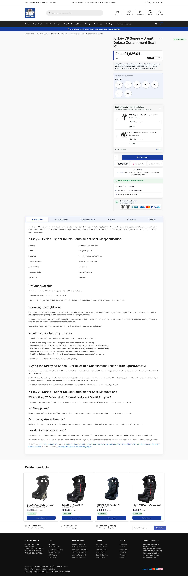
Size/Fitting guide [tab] (88, 219)
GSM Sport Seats (102, 547)
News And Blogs (54, 552)
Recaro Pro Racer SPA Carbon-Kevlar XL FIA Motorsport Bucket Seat (40, 506)
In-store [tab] (112, 219)
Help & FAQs (100, 558)
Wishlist (150, 14)
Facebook (123, 544)
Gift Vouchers (53, 555)
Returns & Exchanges (79, 549)
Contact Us (129, 14)
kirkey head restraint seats (48, 444)
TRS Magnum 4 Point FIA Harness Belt (143, 132)
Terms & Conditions (79, 552)
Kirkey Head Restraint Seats (58, 34)
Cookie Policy (30, 569)
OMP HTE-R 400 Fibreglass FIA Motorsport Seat (108, 506)
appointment (29, 546)
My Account (117, 14)
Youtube (123, 555)
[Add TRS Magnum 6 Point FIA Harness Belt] (117, 119)
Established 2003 (157, 2)
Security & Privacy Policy (45, 569)
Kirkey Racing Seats (42, 34)
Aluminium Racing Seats (149, 172)
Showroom (140, 14)
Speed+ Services (102, 555)
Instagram (123, 549)
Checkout (160, 14)
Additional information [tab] (61, 219)
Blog (149, 2)
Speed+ (111, 29)
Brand (32, 34)
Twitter (122, 547)
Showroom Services (56, 549)
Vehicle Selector (54, 547)
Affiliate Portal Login (79, 555)
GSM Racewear (101, 544)
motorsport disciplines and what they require (75, 447)
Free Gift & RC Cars (79, 558)
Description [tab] (38, 219)
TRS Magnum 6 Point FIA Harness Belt (143, 115)
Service (116, 29)
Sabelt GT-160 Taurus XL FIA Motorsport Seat (72, 506)
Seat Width (118, 79)
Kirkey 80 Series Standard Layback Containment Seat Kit (87, 444)
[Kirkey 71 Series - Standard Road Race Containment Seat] (162, 38)
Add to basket (143, 157)
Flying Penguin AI (149, 557)
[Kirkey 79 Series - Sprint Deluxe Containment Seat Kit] (160, 38)
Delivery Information (79, 547)
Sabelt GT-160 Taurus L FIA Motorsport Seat (146, 506)
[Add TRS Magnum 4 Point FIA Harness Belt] (117, 136)
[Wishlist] (56, 474)
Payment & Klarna (78, 544)
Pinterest (123, 552)
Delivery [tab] (153, 219)
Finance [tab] (132, 219)
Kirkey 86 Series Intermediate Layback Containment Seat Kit (131, 444)
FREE (103, 2)
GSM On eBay (101, 552)
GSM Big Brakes (101, 549)
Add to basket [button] (41, 518)
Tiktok (122, 558)
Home (27, 34)
